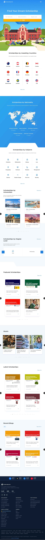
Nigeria (28, 530)
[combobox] (9, 17)
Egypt (13, 532)
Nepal (31, 530)
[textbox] (9, 17)
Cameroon (7, 533)
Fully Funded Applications (35, 502)
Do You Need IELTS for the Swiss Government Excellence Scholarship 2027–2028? (32, 443)
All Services (32, 499)
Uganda (36, 532)
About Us (17, 512)
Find (23, 20)
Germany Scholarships (5, 505)
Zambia (11, 533)
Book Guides (3, 526)
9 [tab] (28, 357)
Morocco (19, 532)
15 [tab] (34, 414)
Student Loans (4, 515)
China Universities (31, 209)
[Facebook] (2, 495)
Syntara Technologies (15, 538)
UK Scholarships (4, 502)
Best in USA (18, 502)
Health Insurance (4, 514)
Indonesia (38, 530)
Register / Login (19, 515)
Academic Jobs (4, 520)
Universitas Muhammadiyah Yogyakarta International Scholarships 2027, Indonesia (11, 387)
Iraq (42, 532)
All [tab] (4, 426)
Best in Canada (18, 505)
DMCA (17, 518)
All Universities (18, 499)
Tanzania (32, 532)
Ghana (7, 532)
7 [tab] (26, 231)
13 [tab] (30, 414)
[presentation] (3, 252)
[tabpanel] (32, 214)
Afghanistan (28, 532)
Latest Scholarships (4, 499)
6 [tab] (25, 231)
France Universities (31, 224)
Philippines (3, 532)
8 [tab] (28, 231)
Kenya (10, 532)
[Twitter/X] (4, 495)
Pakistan (19, 530)
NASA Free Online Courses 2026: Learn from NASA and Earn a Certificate (12, 443)
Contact (17, 514)
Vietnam (34, 530)
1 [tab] (16, 231)
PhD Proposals (33, 505)
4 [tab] (21, 231)
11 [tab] (27, 414)
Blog (16, 511)
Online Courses (4, 523)
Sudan (15, 533)
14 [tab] (32, 414)
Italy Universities (10, 209)
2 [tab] (18, 231)
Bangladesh (24, 530)
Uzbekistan (26, 533)
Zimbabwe (3, 533)
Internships (3, 518)
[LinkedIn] (7, 495)
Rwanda (18, 533)
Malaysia (21, 533)
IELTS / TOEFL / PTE (5, 517)
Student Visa (3, 512)
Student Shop (3, 524)
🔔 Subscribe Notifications (6, 511)
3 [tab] (20, 231)
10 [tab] (29, 357)
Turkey (40, 532)
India (14, 530)
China (17, 530)
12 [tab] (29, 414)
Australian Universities (12, 224)
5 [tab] (23, 231)
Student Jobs (3, 521)
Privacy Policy (18, 517)
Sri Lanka (23, 532)
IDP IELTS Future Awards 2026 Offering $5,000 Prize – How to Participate (12, 463)
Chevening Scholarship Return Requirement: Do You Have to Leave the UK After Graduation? (32, 463)
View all (22, 89)
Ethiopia (16, 532)
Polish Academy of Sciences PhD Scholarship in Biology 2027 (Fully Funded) (32, 406)
